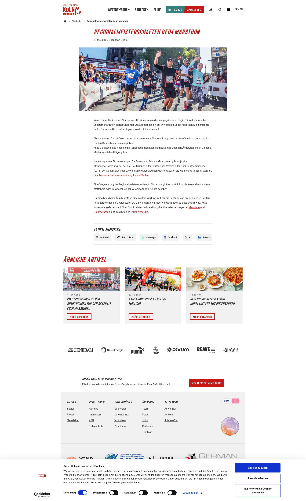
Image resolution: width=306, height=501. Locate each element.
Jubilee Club (171, 420)
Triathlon (147, 432)
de (235, 9)
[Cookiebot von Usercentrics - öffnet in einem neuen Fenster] (42, 494)
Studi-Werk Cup (139, 211)
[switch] (113, 492)
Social (70, 408)
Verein (145, 414)
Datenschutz (96, 426)
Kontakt (93, 408)
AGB (91, 420)
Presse (70, 414)
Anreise (168, 414)
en (241, 9)
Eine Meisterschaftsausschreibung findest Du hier (121, 175)
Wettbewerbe (117, 9)
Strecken (142, 9)
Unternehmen (121, 414)
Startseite (77, 21)
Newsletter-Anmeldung (206, 383)
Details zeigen (190, 492)
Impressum (95, 414)
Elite (157, 9)
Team (145, 408)
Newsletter (73, 420)
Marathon (194, 207)
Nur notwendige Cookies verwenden (258, 490)
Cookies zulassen (258, 467)
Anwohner (170, 408)
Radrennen (148, 426)
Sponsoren (120, 408)
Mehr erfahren (79, 316)
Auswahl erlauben (258, 478)
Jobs (145, 420)
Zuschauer (120, 426)
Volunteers (120, 420)
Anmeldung (184, 9)
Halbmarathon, (102, 211)
